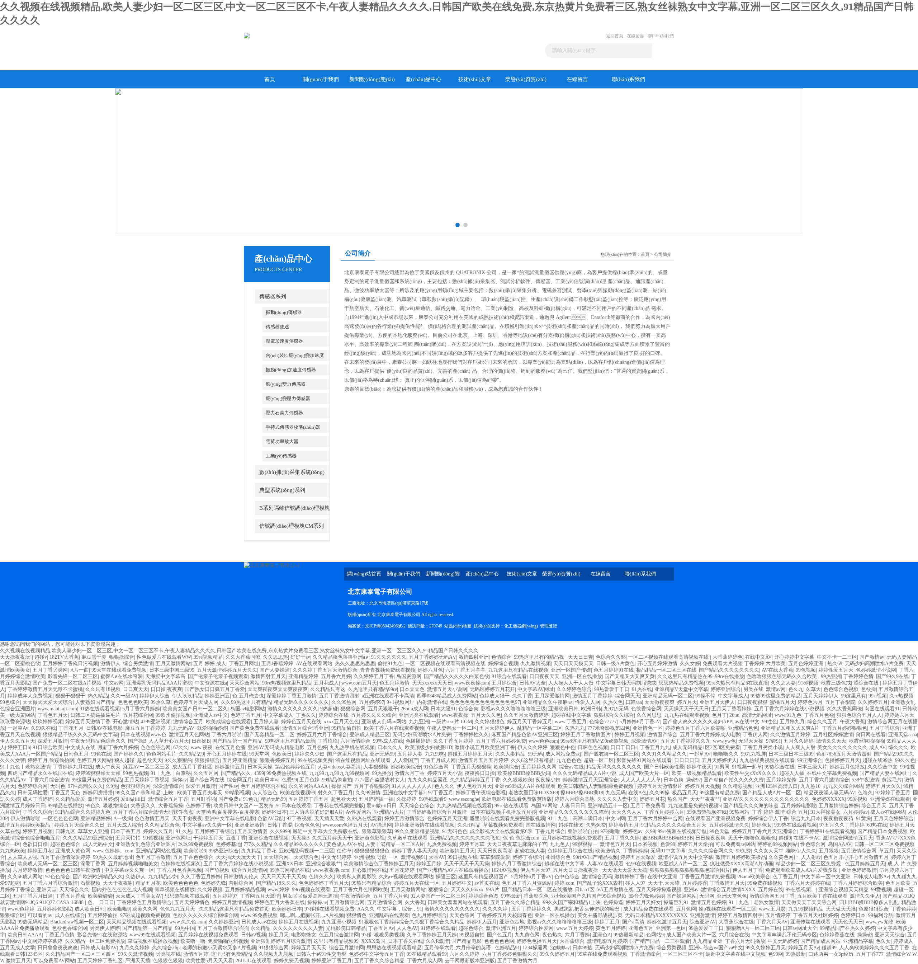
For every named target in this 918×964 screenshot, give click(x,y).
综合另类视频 (671, 947)
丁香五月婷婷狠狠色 (844, 728)
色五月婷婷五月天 (865, 863)
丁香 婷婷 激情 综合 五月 (780, 812)
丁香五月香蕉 (70, 896)
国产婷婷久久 (129, 754)
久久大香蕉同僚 (242, 657)
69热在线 (877, 825)
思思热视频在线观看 (187, 896)
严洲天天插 (137, 960)
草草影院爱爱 (495, 857)
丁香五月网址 (244, 663)
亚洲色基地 (512, 922)
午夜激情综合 (355, 896)
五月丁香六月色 (390, 896)
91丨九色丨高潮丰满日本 (575, 818)
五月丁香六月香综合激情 (50, 883)
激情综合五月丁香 (168, 799)
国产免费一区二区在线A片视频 (67, 683)
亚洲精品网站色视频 (158, 851)
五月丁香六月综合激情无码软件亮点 (153, 812)
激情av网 (776, 689)
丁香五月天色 (65, 792)
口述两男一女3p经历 (830, 954)
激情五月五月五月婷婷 (483, 760)
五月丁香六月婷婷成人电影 (710, 734)
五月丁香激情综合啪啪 (223, 928)
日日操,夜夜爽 (166, 689)
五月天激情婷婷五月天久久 (227, 670)
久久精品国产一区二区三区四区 (80, 954)
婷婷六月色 (430, 670)
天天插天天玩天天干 (238, 857)
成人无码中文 (98, 844)
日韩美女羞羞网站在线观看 (457, 902)
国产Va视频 (217, 870)
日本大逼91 (443, 708)
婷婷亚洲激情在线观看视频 (424, 825)
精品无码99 (273, 799)
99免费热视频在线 (286, 773)
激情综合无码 (597, 876)
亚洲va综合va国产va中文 (716, 947)
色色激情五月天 (152, 818)
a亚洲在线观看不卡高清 (388, 696)
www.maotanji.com (57, 708)
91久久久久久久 (388, 657)
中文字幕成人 (733, 696)
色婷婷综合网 (33, 786)
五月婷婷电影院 (798, 805)
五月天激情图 (252, 831)
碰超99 (829, 947)
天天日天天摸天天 (573, 663)
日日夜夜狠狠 (752, 702)
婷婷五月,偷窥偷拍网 (51, 760)
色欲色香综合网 (69, 928)
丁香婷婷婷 (635, 851)
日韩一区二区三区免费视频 (884, 844)
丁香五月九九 (655, 747)
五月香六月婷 (336, 676)
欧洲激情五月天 (457, 851)
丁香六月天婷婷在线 (807, 883)
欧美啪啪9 (195, 851)
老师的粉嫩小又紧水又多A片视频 (219, 947)
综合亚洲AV (703, 922)
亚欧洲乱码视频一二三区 (306, 851)
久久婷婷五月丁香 (374, 676)
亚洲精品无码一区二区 (668, 696)
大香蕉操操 (170, 805)
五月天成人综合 (124, 825)
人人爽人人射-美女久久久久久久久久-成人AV (835, 747)
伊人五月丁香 (748, 870)
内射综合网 (241, 883)
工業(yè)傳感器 (281, 456)
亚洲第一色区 (671, 928)
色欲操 (868, 689)
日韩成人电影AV (98, 947)
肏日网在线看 (871, 734)
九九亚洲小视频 (338, 922)
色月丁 (719, 715)
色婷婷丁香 (198, 805)
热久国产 (677, 799)
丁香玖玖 (328, 741)
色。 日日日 (100, 902)
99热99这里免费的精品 (776, 696)
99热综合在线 (780, 767)
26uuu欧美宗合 (754, 876)
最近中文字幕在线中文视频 (735, 954)
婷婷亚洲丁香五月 (332, 960)
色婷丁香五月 (246, 715)
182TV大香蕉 (64, 657)
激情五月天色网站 (189, 734)
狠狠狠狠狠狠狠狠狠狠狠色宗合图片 (690, 870)
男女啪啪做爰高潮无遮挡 (310, 896)
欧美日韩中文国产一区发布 (243, 805)
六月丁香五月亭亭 (465, 670)
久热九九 (575, 728)
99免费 (743, 851)
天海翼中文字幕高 (165, 676)
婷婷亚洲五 (217, 696)
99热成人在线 (388, 741)
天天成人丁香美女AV (138, 896)
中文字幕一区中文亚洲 (825, 876)
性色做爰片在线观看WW (164, 657)
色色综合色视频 (840, 689)
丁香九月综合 (550, 831)
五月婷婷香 (694, 883)
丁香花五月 (71, 728)
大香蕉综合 (572, 941)
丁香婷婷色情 (858, 676)
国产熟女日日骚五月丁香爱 (215, 689)
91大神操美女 (825, 812)
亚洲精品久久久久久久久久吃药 (574, 812)
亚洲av (691, 889)
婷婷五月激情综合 (404, 818)
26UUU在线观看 (253, 960)
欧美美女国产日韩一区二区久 (195, 708)
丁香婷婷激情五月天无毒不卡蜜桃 (45, 689)
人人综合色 (265, 792)
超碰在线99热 (877, 760)
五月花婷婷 (402, 870)
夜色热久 (552, 934)
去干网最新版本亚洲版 (470, 960)
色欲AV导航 (270, 818)
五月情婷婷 (777, 915)
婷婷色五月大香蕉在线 (280, 902)
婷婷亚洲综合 (726, 689)
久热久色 (613, 702)
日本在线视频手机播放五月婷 (503, 812)
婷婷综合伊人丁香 (768, 818)
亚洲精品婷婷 (303, 676)
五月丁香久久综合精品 (515, 902)
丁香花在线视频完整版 (339, 805)
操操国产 (341, 786)
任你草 (344, 851)
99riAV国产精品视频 (595, 857)
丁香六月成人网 (424, 960)
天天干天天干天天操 (466, 863)
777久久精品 (257, 844)
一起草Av (18, 728)
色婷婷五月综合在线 (570, 851)
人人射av (811, 857)
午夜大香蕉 (852, 721)
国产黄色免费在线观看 (255, 728)
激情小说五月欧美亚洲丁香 (485, 747)
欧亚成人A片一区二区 (683, 863)
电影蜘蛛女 (303, 934)
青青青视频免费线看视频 (387, 670)
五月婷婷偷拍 (102, 915)
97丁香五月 (440, 792)
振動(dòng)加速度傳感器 (291, 369)
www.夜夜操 (454, 715)
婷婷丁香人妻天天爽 (414, 851)
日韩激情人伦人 (241, 876)
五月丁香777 (870, 954)
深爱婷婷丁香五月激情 (291, 696)
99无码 (535, 754)
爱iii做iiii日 (133, 799)
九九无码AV (181, 728)
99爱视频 (857, 799)
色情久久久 (321, 876)
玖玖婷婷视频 (48, 721)
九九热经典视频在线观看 (767, 760)
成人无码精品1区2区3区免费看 (706, 747)
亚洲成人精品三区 (370, 734)
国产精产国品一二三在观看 (660, 941)
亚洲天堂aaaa (902, 734)
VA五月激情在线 (615, 889)
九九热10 (810, 786)
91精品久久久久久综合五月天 (673, 825)
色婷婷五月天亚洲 (447, 818)
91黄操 (863, 818)
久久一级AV (123, 696)
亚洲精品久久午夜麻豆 (547, 702)
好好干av (300, 657)
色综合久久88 (611, 657)
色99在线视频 (641, 863)
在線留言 (635, 35)
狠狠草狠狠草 (377, 831)
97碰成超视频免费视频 (145, 915)
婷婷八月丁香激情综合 (517, 863)
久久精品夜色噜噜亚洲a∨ (341, 657)
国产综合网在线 (206, 779)
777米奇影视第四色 (608, 728)
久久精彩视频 (738, 786)
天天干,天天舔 (664, 883)
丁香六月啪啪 (227, 734)
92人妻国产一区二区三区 (438, 896)
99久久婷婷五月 (557, 954)
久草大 (813, 689)
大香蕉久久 (143, 805)
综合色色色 (307, 825)
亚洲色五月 (640, 928)
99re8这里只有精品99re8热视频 (594, 741)
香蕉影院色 (536, 896)
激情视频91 (413, 857)
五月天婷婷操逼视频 (658, 889)
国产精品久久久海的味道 (751, 805)
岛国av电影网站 (247, 708)
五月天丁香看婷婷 (731, 708)
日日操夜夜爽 (710, 838)
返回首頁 (614, 35)
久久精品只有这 (327, 689)
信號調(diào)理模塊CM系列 (291, 526)
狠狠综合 (438, 889)
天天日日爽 (580, 657)
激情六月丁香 (409, 773)
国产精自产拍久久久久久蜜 (734, 779)
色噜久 (865, 792)
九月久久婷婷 (134, 947)
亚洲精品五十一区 (608, 805)
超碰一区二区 (599, 760)
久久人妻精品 (510, 754)
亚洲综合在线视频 (269, 838)
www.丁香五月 (571, 721)
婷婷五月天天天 (308, 947)
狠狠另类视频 (389, 934)
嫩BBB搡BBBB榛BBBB (667, 838)
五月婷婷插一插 (376, 799)
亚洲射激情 (702, 915)
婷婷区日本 (274, 812)
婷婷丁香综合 (528, 857)
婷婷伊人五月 (482, 922)
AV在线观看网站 (314, 663)
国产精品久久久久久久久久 (729, 670)
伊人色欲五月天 (474, 786)
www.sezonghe (464, 799)
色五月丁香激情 (153, 857)
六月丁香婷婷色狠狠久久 (509, 954)
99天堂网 (259, 754)
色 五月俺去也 (248, 696)
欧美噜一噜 (192, 941)
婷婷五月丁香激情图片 (586, 734)
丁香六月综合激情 (49, 779)
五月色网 (686, 909)
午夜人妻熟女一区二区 (452, 728)
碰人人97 (635, 883)
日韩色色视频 (593, 747)
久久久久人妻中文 (617, 799)
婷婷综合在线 (333, 715)
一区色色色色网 (60, 818)
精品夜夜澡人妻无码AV (829, 792)
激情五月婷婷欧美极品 (26, 825)
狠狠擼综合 (115, 805)
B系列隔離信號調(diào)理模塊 (294, 508)
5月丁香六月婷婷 (141, 708)
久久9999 (280, 831)
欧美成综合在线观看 (228, 721)
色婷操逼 (613, 902)
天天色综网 (461, 915)
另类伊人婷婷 (105, 928)
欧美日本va (267, 779)
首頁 (269, 79)
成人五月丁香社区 (192, 767)
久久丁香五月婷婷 (453, 741)
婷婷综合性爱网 (536, 928)
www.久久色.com (187, 922)
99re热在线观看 (512, 805)
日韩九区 (65, 831)
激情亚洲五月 (501, 928)
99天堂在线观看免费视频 (119, 670)
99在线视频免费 (315, 760)
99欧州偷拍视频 (173, 715)
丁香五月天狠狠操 (471, 767)
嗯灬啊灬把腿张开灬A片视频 (312, 915)
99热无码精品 (33, 922)
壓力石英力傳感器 (284, 412)
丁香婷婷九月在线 (73, 767)
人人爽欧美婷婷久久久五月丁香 (874, 947)
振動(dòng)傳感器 (284, 312)
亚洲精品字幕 (858, 941)
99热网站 (739, 812)
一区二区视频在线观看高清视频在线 (669, 657)
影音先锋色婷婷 (646, 896)
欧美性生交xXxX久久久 (750, 773)
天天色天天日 (848, 922)
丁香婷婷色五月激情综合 (144, 902)
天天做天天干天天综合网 (809, 902)
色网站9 (655, 934)
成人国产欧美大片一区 (644, 773)
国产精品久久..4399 (242, 773)
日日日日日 (686, 760)
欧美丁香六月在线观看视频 (394, 728)
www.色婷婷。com (113, 851)
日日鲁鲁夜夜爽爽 (58, 947)
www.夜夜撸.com (330, 870)
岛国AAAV (840, 844)
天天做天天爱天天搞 (624, 870)
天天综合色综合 (416, 805)
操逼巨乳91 (675, 902)
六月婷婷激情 (28, 870)
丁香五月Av (381, 928)
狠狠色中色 (562, 747)
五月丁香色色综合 (193, 857)
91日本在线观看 (293, 805)
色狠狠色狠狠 (168, 960)
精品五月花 (148, 883)
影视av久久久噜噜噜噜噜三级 (513, 708)
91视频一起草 (747, 767)
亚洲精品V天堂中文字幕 (681, 689)
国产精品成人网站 (820, 941)
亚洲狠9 (259, 941)
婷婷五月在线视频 (299, 922)
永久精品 (260, 928)
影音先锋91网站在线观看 (644, 760)
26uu (734, 715)
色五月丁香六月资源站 (527, 883)
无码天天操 (750, 741)
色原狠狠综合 (873, 909)
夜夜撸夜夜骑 (838, 818)
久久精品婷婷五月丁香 (475, 779)
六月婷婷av (855, 812)
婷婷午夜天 (699, 767)
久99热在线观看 (364, 818)
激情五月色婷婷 (708, 902)
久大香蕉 (415, 902)
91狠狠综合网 (274, 947)
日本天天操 (260, 767)
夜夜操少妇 (547, 779)
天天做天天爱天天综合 (48, 702)
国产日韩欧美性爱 (664, 767)
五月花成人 (326, 683)
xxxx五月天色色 (341, 721)
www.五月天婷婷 (574, 928)
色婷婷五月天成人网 (195, 702)
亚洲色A (601, 934)
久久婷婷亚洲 (224, 922)
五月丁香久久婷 (622, 838)
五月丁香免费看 (648, 805)
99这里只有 (853, 696)
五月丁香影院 (840, 702)
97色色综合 (57, 876)
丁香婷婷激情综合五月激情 (437, 812)
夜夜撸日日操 (480, 773)
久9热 (111, 786)
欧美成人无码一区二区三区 (48, 863)
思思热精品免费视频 (681, 683)
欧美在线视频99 (297, 792)
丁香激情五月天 (727, 883)
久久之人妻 (783, 683)
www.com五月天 (359, 683)
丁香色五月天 (53, 715)
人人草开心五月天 (169, 741)
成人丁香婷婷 (38, 799)
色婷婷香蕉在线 (837, 934)
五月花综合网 (138, 715)
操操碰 (864, 934)
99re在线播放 (729, 676)
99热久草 (161, 702)
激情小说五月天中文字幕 (685, 857)
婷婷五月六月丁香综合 (322, 734)
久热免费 (596, 825)
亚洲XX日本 (289, 863)
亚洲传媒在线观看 (890, 799)
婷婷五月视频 (630, 734)
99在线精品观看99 (427, 954)
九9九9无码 (616, 708)
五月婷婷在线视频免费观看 (572, 838)
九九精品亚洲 (707, 941)
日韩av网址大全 (799, 928)
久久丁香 (522, 696)
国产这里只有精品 (347, 754)
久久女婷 (690, 663)
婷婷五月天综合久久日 (79, 825)
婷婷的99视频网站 (778, 844)
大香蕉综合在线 (736, 922)
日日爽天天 (135, 689)
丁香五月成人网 (438, 760)
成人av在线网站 (887, 812)
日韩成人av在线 (258, 922)
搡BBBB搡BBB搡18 (581, 792)
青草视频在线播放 (175, 889)
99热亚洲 (831, 676)
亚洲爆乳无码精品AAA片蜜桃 (159, 683)
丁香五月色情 (59, 934)
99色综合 (10, 702)
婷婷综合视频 (503, 663)
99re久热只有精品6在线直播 (737, 683)
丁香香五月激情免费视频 (707, 876)
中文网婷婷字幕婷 (42, 941)
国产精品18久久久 (276, 883)
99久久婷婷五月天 (766, 947)
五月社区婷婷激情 (833, 734)
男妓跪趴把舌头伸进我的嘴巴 (587, 909)
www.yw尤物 (880, 922)
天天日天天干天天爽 (283, 876)
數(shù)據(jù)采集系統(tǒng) (292, 472)
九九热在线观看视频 (686, 715)
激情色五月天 (615, 844)
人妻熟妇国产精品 (95, 702)
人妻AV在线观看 (605, 863)
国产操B (137, 741)
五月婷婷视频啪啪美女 (133, 863)
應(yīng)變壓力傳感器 (288, 398)
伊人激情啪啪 (25, 818)
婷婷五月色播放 (847, 767)
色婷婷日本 (853, 915)
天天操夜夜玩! (16, 657)
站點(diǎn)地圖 (458, 626)
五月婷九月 (792, 721)
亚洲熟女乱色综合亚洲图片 (145, 844)
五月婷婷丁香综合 (215, 831)
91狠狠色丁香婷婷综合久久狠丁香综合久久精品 (411, 922)
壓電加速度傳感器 (284, 341)
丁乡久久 (306, 715)
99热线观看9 (432, 799)
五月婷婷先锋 (781, 779)
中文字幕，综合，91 (399, 909)
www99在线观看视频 (153, 934)
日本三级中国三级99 (171, 670)
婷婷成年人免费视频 (30, 696)
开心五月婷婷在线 (227, 754)
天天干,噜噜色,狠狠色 (752, 838)
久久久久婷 (495, 909)
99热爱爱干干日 (611, 689)
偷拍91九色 (390, 663)
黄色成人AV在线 (344, 844)
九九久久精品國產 (427, 779)
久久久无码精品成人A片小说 (584, 773)
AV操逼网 (381, 825)
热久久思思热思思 (355, 663)
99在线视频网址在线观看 (363, 760)
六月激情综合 (355, 741)
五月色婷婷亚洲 (806, 663)
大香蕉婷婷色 (728, 657)
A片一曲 (79, 670)
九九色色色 (568, 760)
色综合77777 (603, 721)
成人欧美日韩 (90, 909)
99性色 (769, 721)
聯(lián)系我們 (661, 35)
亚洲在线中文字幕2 (404, 792)
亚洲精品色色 (743, 728)
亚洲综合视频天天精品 (843, 889)
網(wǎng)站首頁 (364, 574)
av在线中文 (747, 721)
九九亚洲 (419, 721)
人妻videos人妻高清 (339, 767)
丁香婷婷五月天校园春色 (504, 915)
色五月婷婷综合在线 (263, 786)
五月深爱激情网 (552, 696)
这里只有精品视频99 (336, 941)
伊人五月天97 (535, 870)
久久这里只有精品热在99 (685, 676)
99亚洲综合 (809, 760)
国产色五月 (499, 934)
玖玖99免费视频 (195, 844)
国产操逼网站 (682, 896)
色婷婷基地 (228, 844)
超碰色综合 (470, 928)
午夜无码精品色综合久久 (98, 741)
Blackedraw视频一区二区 (77, 922)
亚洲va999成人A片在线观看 (525, 786)
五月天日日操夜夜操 (576, 870)
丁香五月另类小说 (763, 747)
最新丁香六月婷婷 (118, 747)
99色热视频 (135, 773)
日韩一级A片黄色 (615, 663)
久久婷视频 (209, 889)
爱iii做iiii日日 (381, 805)
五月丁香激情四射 (339, 696)
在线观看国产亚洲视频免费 (715, 818)
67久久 (180, 747)
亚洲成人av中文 (210, 715)
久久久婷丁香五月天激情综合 (325, 670)
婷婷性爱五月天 (835, 670)
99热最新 (511, 896)
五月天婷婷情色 (191, 902)
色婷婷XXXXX (828, 799)
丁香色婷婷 (903, 909)
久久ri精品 (469, 825)
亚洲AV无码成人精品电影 (276, 747)
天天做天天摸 (841, 909)
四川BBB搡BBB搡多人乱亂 (869, 902)
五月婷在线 (770, 889)
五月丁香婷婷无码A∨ (432, 657)
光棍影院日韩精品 (346, 928)
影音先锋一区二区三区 (73, 676)
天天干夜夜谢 (118, 883)
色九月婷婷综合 (429, 915)
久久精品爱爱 (70, 799)
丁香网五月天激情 (260, 896)
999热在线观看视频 (795, 825)
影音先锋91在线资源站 (102, 934)
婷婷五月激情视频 (232, 902)
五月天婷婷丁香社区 (100, 960)
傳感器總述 (277, 326)
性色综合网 (812, 844)
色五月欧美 (897, 883)
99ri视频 (878, 696)
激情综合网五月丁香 (772, 896)
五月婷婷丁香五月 (308, 799)
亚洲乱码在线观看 (389, 915)
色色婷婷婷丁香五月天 (324, 883)
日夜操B (200, 741)
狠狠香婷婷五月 (277, 760)
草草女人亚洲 (93, 831)
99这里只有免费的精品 (97, 779)
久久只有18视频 (102, 689)
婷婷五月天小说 (444, 773)
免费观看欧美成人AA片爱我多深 (802, 870)
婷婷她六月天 (899, 715)
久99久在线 (43, 728)
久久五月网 (205, 773)
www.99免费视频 (259, 915)
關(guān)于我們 (321, 79)
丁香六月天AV (772, 922)
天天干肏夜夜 (187, 818)
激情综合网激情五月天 (848, 838)
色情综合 (501, 657)
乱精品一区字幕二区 (539, 728)
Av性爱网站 (359, 812)
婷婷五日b (19, 747)
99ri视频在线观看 (311, 889)
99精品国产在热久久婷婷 (847, 928)
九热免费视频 (442, 844)
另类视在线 (168, 954)
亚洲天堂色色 (732, 896)
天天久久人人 (626, 812)
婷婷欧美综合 (406, 767)
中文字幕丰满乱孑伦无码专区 (784, 934)
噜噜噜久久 (725, 754)
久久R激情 (437, 941)
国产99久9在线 (892, 676)
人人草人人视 (23, 857)
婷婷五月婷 (428, 863)
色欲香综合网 (646, 708)
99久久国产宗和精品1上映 (145, 792)
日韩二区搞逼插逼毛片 (95, 715)
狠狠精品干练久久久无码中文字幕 (80, 734)
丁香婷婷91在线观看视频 (827, 831)
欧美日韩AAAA (25, 934)
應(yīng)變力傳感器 (286, 384)
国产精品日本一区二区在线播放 (537, 889)
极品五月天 (684, 792)
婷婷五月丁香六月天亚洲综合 (764, 831)
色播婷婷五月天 (842, 760)
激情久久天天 (831, 741)
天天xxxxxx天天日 (432, 683)
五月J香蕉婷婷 (277, 663)
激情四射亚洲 (474, 657)
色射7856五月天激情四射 (843, 754)
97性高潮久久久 (85, 786)
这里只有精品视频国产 (483, 876)
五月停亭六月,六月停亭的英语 (458, 947)
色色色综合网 (156, 747)
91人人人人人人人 (412, 786)
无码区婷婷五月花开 (492, 689)
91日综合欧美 (48, 747)
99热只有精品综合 (371, 883)
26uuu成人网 (414, 708)
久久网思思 (649, 715)
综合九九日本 (806, 818)
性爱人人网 (587, 702)
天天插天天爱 (329, 818)
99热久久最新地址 (113, 857)
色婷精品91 (507, 947)
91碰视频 (808, 683)
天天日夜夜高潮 (494, 851)
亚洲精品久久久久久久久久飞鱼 (465, 838)
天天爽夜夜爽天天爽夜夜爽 (277, 689)
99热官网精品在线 (290, 870)
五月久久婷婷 (799, 741)
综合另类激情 (138, 663)
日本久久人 (389, 747)
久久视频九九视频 (274, 954)
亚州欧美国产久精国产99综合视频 (588, 896)
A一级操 (122, 818)
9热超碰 (329, 708)
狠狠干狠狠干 (70, 696)
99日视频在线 (463, 857)
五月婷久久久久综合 (373, 715)
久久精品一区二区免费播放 (95, 941)
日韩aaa (633, 702)
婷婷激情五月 (230, 767)
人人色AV (407, 928)
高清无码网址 (757, 715)
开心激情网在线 (369, 870)
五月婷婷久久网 (539, 767)
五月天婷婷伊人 (820, 696)
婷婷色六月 (810, 702)
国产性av (228, 786)
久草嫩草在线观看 (407, 838)
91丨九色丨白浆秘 (171, 773)
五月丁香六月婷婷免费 (501, 741)
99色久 (92, 805)
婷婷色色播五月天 (537, 941)
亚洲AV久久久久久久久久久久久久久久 (766, 799)
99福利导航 (880, 915)
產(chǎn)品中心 (423, 79)
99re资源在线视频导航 (682, 831)
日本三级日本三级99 (791, 754)
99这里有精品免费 (720, 792)
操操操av (317, 902)
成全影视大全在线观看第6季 (501, 831)
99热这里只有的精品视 (540, 657)
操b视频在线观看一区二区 (727, 909)
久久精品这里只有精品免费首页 (234, 909)
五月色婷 (317, 747)
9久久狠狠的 (178, 760)
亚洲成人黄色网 (72, 851)
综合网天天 (627, 696)
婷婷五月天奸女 (643, 902)
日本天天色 (412, 689)
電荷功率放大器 (282, 441)
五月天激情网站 (173, 663)
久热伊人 (136, 876)
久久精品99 (191, 754)
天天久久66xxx (467, 889)
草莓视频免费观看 (503, 825)
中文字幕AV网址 (535, 689)
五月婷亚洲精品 (239, 760)
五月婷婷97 (371, 702)
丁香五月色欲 (819, 715)
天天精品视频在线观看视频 (137, 922)
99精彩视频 (237, 792)
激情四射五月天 (268, 676)
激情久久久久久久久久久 (452, 909)
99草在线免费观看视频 (602, 954)
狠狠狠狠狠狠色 (371, 851)
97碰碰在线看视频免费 (329, 909)
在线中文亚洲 (662, 876)
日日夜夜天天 (544, 676)
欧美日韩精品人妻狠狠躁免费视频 (596, 786)
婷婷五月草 (471, 844)
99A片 (493, 889)
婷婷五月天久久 (883, 786)
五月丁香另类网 (50, 670)
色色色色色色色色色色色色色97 (485, 702)
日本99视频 (645, 844)
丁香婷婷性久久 (471, 734)
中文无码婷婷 (336, 857)
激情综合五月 (188, 721)
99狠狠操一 (584, 844)
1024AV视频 (504, 870)
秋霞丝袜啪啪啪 (866, 741)
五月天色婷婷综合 (894, 818)
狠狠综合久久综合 (614, 715)
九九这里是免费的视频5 (694, 805)
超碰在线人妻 (530, 851)
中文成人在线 (80, 747)
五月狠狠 (829, 851)
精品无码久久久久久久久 (301, 702)
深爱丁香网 (92, 863)
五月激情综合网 (858, 851)
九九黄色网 (527, 934)
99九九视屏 (753, 754)
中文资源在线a (211, 683)
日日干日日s (623, 747)
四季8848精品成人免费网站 (447, 696)
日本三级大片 (812, 767)
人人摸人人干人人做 (570, 683)
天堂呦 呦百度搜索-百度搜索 (227, 812)
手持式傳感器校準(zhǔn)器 (293, 427)
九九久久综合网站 (843, 786)
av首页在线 (486, 883)
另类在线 (753, 689)
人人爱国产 (405, 760)
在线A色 (637, 792)
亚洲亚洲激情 (250, 825)
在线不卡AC (807, 838)
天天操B (300, 838)
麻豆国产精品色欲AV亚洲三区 (524, 734)
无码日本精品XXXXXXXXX (656, 915)
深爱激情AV (644, 741)
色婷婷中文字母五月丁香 (376, 954)
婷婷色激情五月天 (667, 922)
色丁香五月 (785, 876)
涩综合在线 (866, 683)
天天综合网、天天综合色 (291, 857)
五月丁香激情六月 (517, 960)
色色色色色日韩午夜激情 (73, 870)
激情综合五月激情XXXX (728, 889)
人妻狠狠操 (375, 767)
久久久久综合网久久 (710, 851)
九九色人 (560, 844)
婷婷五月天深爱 (638, 857)
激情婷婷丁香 (630, 876)
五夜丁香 (236, 838)
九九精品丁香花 (258, 851)
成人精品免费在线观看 (648, 909)
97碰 (366, 934)
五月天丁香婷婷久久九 (685, 741)
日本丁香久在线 (405, 941)
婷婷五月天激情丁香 (87, 721)
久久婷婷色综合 (574, 689)
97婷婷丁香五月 (892, 792)
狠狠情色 (356, 915)
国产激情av (872, 657)
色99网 (775, 954)
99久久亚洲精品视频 (417, 831)
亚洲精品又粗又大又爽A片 (790, 728)
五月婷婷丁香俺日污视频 (70, 663)
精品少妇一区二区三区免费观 (809, 863)
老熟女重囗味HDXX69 (533, 792)
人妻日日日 (572, 805)
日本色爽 (673, 779)
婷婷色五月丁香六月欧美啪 (695, 728)
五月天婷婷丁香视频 (147, 779)
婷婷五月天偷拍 (695, 844)
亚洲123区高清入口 (776, 786)
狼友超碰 (124, 760)
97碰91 (773, 741)
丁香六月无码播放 (745, 941)
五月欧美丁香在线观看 (822, 896)
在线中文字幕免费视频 (832, 773)
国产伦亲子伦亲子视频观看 (218, 676)
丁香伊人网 (755, 734)
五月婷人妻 (266, 721)
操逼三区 (446, 876)
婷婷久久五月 (158, 831)
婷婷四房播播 (98, 792)
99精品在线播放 (65, 805)
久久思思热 (275, 657)
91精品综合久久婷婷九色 (82, 812)
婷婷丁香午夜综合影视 (481, 792)
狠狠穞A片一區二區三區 (753, 928)
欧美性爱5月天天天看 (209, 960)
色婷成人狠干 (494, 696)
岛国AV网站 (544, 805)
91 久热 (184, 831)
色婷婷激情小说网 (876, 670)
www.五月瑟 (772, 909)
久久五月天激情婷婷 (526, 715)
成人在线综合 (70, 915)
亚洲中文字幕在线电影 (230, 818)
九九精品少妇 (163, 876)
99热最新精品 (629, 934)
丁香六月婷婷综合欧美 (858, 883)
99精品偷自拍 (346, 728)
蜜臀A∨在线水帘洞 (121, 676)
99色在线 (101, 754)
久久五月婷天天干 (332, 838)
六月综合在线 (734, 934)
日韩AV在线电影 (104, 728)
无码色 (57, 786)
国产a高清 (633, 922)
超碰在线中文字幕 (571, 715)
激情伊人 (110, 663)
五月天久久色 (486, 715)
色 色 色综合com (521, 838)
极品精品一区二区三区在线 (666, 670)
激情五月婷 (195, 954)
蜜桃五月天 (782, 702)
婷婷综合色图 (483, 896)
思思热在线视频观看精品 (394, 947)
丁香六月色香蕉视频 (179, 870)
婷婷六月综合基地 (574, 799)
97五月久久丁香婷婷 (842, 825)
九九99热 (435, 754)
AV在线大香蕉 (777, 670)
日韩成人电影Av (871, 876)
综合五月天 (873, 805)
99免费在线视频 (764, 883)
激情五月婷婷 (103, 799)
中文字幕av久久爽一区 (207, 825)
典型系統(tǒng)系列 (282, 490)
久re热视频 (901, 696)
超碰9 (785, 838)
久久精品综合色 (162, 825)
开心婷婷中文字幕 (794, 657)
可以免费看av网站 (735, 844)
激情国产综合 (662, 734)
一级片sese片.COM (451, 721)
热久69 (834, 663)
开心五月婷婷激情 (657, 663)
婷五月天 (687, 702)
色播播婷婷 (418, 741)
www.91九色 (788, 715)
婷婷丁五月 (607, 922)
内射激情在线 (432, 702)
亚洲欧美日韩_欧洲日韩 (574, 708)
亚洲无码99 (382, 754)
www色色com (543, 741)
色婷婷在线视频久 (181, 863)
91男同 (721, 767)
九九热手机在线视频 (352, 747)
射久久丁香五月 (335, 792)
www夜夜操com (472, 683)
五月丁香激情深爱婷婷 (65, 857)
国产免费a (229, 799)
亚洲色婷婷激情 (859, 870)
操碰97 (693, 779)
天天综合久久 (74, 889)
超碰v (40, 657)
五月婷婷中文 (457, 883)
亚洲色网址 (178, 838)
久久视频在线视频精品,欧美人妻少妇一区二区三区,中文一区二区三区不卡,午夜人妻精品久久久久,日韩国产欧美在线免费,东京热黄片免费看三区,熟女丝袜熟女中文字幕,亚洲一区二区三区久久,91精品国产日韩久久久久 (239, 650)
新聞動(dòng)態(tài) (372, 79)
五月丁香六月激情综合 (824, 779)
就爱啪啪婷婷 (212, 728)
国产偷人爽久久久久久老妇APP (697, 721)
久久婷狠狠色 (489, 721)
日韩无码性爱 (33, 792)
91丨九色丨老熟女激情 (25, 767)
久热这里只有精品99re (372, 689)
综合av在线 (571, 767)
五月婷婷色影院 (54, 909)
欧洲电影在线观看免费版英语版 (517, 799)
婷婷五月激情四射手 (740, 915)
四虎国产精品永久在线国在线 (40, 773)
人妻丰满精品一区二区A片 (394, 844)
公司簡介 (662, 254)
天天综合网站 (245, 683)
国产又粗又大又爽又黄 (630, 676)
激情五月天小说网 (447, 689)
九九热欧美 (12, 851)
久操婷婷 (406, 799)
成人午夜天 (107, 767)
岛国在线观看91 (882, 708)
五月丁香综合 (885, 728)
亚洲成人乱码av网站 (383, 721)
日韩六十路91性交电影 (321, 954)
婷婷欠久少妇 (309, 754)
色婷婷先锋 (213, 883)
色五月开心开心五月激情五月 (856, 857)
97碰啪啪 (610, 831)
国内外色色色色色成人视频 (122, 889)
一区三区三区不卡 (683, 954)
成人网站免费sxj (563, 754)
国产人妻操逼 (275, 670)
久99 (650, 831)
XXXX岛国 (373, 941)
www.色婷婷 (21, 909)
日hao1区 (585, 889)
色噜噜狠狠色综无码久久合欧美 (782, 676)
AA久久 (365, 909)
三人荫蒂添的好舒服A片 (316, 812)
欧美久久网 (144, 909)
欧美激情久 (607, 851)
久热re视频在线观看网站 (406, 876)
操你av (179, 779)
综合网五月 (239, 779)
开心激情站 (125, 721)
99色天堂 (719, 831)
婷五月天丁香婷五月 (529, 721)
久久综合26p (166, 947)
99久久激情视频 (135, 954)
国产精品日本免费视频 (882, 831)
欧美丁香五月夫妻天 (199, 792)
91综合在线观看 (509, 676)
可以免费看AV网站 (54, 960)
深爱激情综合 (168, 786)
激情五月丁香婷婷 (592, 696)
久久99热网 (343, 702)
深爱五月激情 (53, 741)
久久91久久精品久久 (664, 754)
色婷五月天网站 (94, 760)
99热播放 (382, 773)
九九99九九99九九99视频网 (339, 773)
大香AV (437, 857)
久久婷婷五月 (873, 702)
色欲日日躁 (35, 844)
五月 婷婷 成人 (209, 663)
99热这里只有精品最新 (290, 741)
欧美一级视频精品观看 (697, 773)
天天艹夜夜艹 (705, 799)
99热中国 (185, 928)
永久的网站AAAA (308, 786)
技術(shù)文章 (474, 79)
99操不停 (705, 696)
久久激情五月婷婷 (790, 734)
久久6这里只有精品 (532, 760)
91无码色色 (454, 831)
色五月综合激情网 (339, 934)
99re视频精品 (208, 657)
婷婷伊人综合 (154, 696)
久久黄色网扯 (783, 857)
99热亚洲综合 (224, 851)
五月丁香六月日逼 (33, 896)
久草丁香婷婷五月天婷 (432, 934)
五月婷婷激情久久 (729, 825)
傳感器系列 (272, 296)
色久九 (795, 689)
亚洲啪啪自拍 (583, 831)
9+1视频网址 (401, 702)
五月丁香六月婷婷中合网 (655, 818)
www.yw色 (724, 741)
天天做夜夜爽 (659, 702)
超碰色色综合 (65, 844)
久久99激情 (367, 792)
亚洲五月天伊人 (717, 702)
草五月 (886, 851)
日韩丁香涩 (279, 825)
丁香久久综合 (38, 812)
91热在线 (642, 689)
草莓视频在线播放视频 (153, 941)
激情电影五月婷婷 (607, 941)
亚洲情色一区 (648, 728)
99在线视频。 (801, 889)
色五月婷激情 (394, 683)
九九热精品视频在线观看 (464, 805)
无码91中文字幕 (668, 851)
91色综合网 (436, 767)
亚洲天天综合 (890, 934)
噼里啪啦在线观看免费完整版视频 (507, 818)
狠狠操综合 (121, 657)
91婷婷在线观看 (438, 928)
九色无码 (616, 792)
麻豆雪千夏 (94, 657)
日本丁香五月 (125, 831)
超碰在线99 (570, 825)
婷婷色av (633, 831)
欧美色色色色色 (180, 883)
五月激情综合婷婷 (839, 805)
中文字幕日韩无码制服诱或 (626, 683)
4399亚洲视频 (156, 721)
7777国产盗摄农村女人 (380, 779)
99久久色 (905, 760)
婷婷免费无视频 (291, 960)
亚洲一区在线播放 (582, 676)
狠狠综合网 (352, 708)
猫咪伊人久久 (801, 851)
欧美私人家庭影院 (356, 876)
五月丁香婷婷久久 (531, 909)
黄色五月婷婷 (611, 928)
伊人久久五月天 (17, 741)
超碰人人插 (791, 773)
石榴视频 (90, 883)
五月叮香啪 (203, 799)
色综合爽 (468, 708)
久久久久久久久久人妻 (298, 928)
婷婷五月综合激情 (291, 941)
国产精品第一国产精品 (237, 741)
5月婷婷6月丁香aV (639, 721)
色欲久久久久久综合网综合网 (205, 915)
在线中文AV (758, 657)
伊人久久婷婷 (532, 747)
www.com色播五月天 (345, 825)
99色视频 (806, 670)
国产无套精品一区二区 (269, 734)
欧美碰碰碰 (100, 896)
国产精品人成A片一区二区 (771, 792)
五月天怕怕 (128, 838)
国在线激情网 (541, 825)
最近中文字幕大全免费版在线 (326, 831)
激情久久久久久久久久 (293, 708)
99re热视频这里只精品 (286, 683)
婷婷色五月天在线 (301, 721)
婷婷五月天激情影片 (659, 786)
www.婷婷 (278, 889)
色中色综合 (566, 876)
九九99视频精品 (805, 909)
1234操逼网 (535, 947)
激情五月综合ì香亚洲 (305, 728)
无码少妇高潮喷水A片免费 (874, 663)
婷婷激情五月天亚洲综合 (590, 779)
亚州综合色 (558, 857)
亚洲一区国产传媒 (571, 670)
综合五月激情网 (249, 870)
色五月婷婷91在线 (613, 670)
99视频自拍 (471, 934)
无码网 (706, 896)
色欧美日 (282, 754)
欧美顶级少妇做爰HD (428, 747)
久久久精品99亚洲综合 (88, 838)
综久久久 (898, 747)
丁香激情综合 (645, 954)
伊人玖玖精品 (187, 696)
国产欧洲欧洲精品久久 (98, 876)
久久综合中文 (882, 767)
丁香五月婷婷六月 (664, 812)
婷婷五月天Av (803, 947)
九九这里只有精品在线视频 (518, 670)
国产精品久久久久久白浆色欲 (456, 676)
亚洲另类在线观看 (419, 715)
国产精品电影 (466, 941)
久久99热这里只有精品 (246, 702)
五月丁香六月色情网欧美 (360, 889)
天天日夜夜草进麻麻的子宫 (517, 844)
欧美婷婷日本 (287, 909)
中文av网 (114, 683)
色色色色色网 (499, 941)
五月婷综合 (504, 683)
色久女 (883, 941)
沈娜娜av (560, 947)
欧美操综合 (506, 767)
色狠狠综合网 (135, 786)
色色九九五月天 (178, 909)
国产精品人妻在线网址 (885, 773)
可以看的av (40, 915)
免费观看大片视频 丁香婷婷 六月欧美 (744, 663)
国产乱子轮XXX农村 (600, 883)
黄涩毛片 (892, 779)
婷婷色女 (762, 825)
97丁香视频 (299, 818)
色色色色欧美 (133, 702)
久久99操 (659, 792)
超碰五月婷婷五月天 (470, 754)
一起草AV (700, 754)
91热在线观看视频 (100, 708)
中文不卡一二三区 (837, 657)
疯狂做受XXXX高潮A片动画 (741, 863)
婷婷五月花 (652, 799)
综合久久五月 (822, 721)
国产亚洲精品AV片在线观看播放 (453, 870)
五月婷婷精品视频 (245, 889)
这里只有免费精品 (231, 954)
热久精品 (98, 696)
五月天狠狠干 (383, 708)
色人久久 (444, 786)
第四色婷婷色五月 (295, 767)
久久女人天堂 (768, 851)
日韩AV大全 (532, 683)
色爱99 (289, 779)
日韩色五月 (76, 754)
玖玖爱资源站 (15, 721)
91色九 (250, 799)
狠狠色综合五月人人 (859, 715)
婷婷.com (564, 883)
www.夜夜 (202, 747)
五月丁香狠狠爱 (371, 786)
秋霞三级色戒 (836, 683)
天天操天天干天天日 (686, 708)
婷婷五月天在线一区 (416, 883)
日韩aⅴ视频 (253, 934)
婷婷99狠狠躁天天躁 (97, 773)
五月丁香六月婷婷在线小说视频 (789, 708)
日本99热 (582, 947)
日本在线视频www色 (143, 734)
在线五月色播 (230, 747)
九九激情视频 (536, 663)
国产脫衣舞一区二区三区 (611, 754)
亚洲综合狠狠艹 (323, 863)
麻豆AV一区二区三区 (146, 767)
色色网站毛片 (161, 754)
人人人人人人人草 (641, 779)
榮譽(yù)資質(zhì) (525, 79)
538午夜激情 (865, 779)
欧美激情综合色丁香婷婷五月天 (379, 863)
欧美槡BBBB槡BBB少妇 (523, 773)
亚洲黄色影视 (370, 838)
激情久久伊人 (865, 896)
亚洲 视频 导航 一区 (376, 857)
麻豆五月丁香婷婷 (145, 728)
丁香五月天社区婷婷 (815, 915)
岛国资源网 (408, 676)
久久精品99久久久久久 (299, 844)
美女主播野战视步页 (600, 915)
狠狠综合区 (12, 915)
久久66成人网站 (25, 876)
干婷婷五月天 (208, 838)
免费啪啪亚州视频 (228, 941)
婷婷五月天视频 (702, 786)
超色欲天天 (149, 760)
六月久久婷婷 (464, 954)
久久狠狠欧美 (518, 779)
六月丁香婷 (577, 934)
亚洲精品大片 (389, 812)
